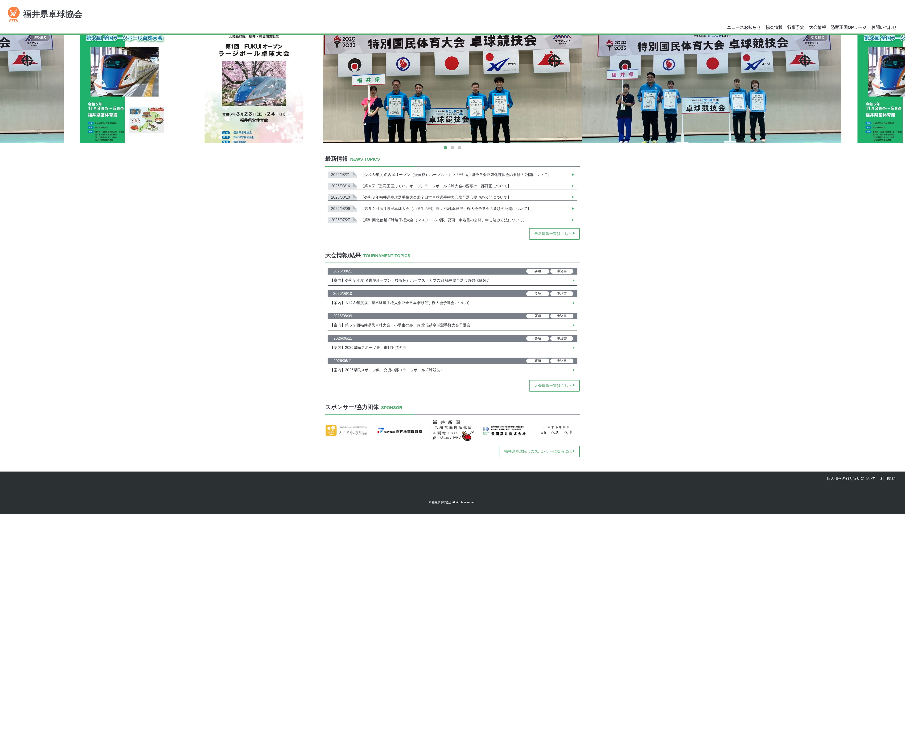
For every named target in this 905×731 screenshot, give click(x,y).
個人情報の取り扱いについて (851, 478)
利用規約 (888, 478)
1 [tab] (445, 148)
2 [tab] (452, 148)
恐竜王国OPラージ (849, 27)
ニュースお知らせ (744, 27)
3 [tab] (459, 148)
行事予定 (795, 27)
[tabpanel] (452, 89)
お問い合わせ (884, 27)
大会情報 (817, 27)
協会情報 (774, 27)
